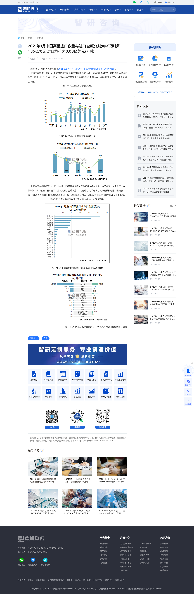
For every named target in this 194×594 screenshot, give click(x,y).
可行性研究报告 (126, 547)
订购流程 (164, 555)
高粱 (43, 59)
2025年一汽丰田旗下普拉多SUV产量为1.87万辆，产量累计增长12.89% (163, 304)
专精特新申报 (125, 566)
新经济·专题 (145, 559)
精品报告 (104, 547)
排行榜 (128, 9)
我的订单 (171, 2)
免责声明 (164, 566)
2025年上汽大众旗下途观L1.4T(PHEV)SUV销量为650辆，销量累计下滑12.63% (43, 513)
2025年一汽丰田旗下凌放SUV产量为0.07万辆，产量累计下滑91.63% (163, 275)
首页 (23, 38)
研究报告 (64, 9)
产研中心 (105, 9)
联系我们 (164, 570)
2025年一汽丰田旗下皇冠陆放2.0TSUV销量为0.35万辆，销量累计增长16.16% (162, 319)
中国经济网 (98, 580)
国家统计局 (40, 580)
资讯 (117, 9)
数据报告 (144, 551)
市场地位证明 (125, 555)
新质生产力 (145, 555)
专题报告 (124, 570)
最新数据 (140, 205)
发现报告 (109, 580)
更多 (172, 205)
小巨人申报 (124, 559)
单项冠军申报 (125, 563)
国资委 (78, 580)
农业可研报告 (145, 543)
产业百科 (78, 9)
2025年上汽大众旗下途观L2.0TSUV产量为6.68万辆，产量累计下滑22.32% (77, 513)
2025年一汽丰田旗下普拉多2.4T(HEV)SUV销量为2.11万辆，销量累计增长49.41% (162, 289)
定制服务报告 (125, 543)
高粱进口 (33, 59)
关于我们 (158, 2)
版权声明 (164, 563)
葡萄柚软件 (119, 580)
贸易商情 (104, 551)
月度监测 (104, 555)
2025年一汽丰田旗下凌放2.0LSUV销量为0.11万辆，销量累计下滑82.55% (112, 513)
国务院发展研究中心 (56, 580)
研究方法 (164, 547)
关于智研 (164, 543)
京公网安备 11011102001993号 (112, 589)
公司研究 (144, 547)
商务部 (69, 580)
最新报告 (104, 543)
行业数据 (39, 38)
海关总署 (87, 580)
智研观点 (50, 9)
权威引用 (164, 551)
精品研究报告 (125, 551)
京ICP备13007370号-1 (88, 589)
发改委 (30, 580)
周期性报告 (145, 563)
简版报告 (104, 559)
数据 (139, 9)
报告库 (92, 9)
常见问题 (164, 559)
